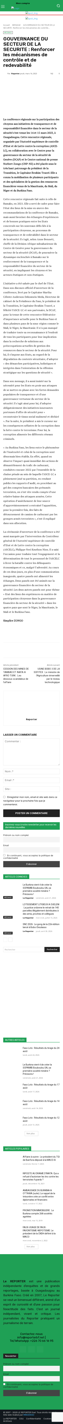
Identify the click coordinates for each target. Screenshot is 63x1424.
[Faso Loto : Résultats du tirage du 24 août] (11, 1052)
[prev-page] (5, 940)
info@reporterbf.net (30, 1337)
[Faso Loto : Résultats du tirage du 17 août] (11, 1089)
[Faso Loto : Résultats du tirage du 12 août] (11, 1122)
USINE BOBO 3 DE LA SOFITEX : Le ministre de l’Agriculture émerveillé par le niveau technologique (47, 675)
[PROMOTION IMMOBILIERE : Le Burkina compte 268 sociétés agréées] (11, 1215)
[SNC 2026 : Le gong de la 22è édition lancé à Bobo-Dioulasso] (11, 929)
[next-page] (10, 940)
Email (6, 845)
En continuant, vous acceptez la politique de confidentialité (28, 856)
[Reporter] (5, 73)
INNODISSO (28, 1415)
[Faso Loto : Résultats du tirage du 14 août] (11, 1106)
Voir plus (30, 1133)
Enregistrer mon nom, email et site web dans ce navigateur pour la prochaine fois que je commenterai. (30, 801)
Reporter (15, 73)
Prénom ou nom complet (16, 835)
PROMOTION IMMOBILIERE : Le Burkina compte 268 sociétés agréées (38, 1213)
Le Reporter (28, 898)
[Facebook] (23, 1349)
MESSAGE (16, 25)
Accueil (6, 25)
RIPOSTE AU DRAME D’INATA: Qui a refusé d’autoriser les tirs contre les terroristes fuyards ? (41, 1176)
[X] (31, 1349)
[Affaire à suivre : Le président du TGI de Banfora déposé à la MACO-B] (11, 1161)
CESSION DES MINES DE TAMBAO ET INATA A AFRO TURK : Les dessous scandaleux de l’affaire (16, 675)
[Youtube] (40, 1349)
